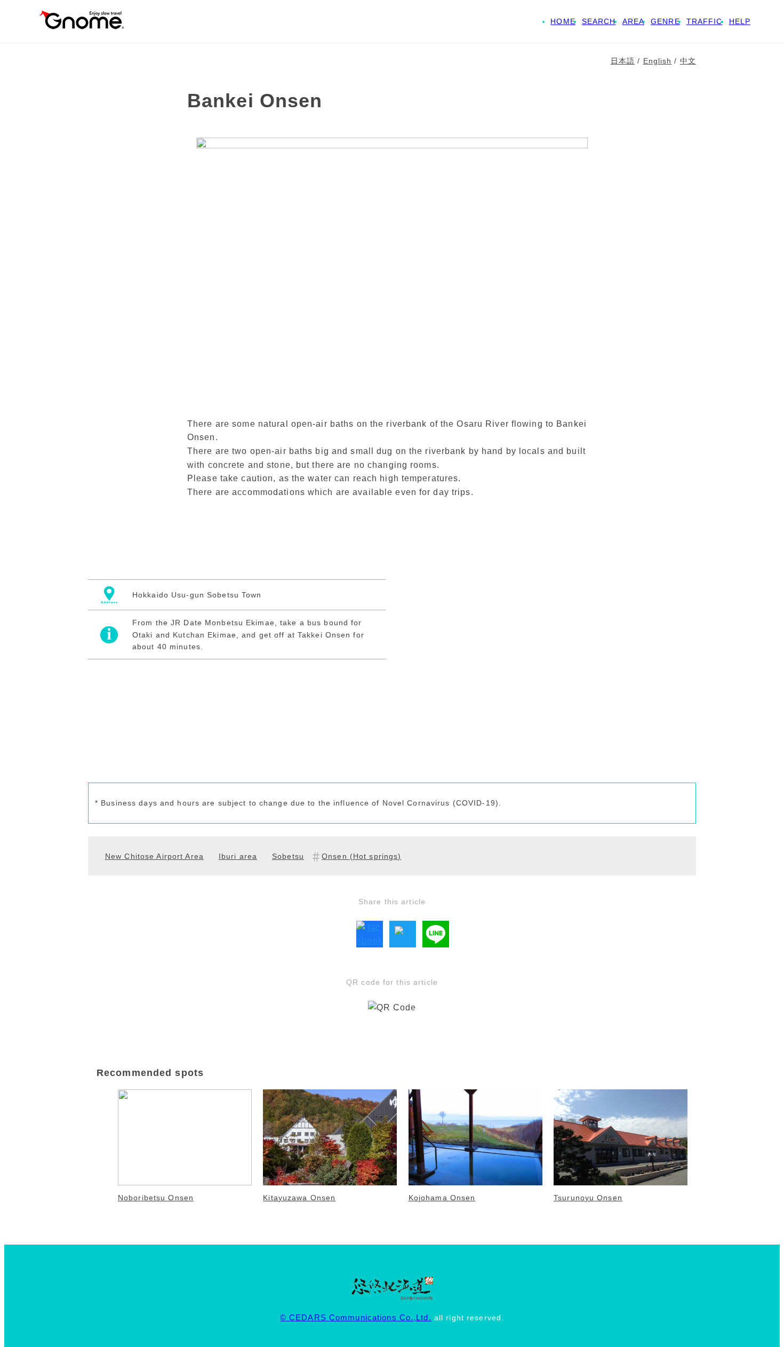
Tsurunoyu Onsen (588, 1197)
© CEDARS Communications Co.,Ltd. (355, 1317)
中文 (688, 61)
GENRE (665, 21)
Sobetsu (288, 856)
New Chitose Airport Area (154, 856)
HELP (739, 21)
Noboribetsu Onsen (156, 1197)
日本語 (623, 61)
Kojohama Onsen (442, 1197)
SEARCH (599, 21)
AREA (633, 21)
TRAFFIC (704, 21)
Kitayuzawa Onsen (299, 1197)
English (657, 61)
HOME (562, 21)
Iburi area (238, 856)
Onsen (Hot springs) (361, 856)
